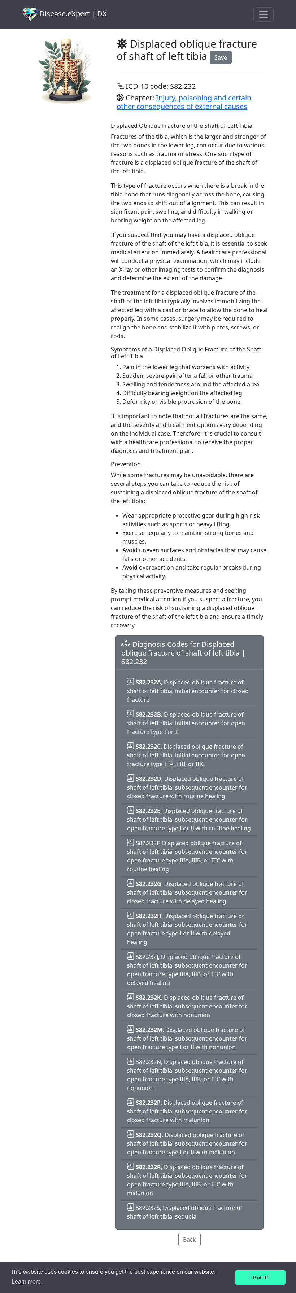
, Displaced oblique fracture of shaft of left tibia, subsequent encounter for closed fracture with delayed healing (187, 892)
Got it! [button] (260, 1277)
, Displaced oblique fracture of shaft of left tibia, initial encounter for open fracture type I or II (186, 723)
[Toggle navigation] (263, 14)
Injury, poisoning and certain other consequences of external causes (184, 102)
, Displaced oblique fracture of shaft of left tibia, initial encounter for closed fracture (188, 691)
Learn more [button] (26, 1282)
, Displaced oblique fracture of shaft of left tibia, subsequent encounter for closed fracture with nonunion (187, 1006)
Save (220, 57)
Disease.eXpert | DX (72, 13)
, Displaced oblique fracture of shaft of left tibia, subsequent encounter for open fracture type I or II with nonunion (187, 1038)
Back (189, 1240)
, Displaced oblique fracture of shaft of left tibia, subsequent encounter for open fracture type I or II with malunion (187, 1143)
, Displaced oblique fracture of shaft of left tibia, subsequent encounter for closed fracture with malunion (187, 1111)
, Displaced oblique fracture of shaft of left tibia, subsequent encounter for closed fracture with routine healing (187, 787)
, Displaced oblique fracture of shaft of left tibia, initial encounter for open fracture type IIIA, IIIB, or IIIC (186, 755)
